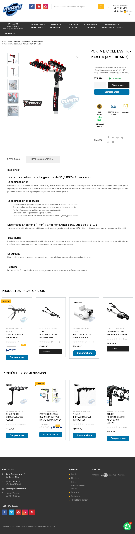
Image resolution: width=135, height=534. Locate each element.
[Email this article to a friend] (112, 142)
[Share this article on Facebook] (107, 137)
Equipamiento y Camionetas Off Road (111, 26)
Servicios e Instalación (55, 26)
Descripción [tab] (13, 159)
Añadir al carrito (119, 85)
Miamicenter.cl (21, 526)
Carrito (74, 474)
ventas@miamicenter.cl (16, 489)
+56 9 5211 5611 (119, 8)
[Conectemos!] (32, 6)
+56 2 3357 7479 (119, 11)
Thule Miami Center (79, 500)
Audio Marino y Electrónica (90, 26)
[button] (77, 57)
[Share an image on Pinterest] (122, 137)
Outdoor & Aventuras (73, 26)
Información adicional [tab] (43, 159)
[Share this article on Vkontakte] (107, 142)
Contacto (75, 482)
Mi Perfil (9, 34)
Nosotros (75, 492)
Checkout (75, 478)
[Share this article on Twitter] (112, 137)
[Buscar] (101, 6)
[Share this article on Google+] (117, 137)
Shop (10, 42)
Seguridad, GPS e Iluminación (37, 26)
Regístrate (75, 496)
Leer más (46, 352)
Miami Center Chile (48, 526)
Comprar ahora (112, 92)
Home (4, 42)
